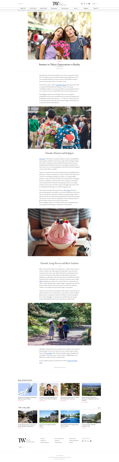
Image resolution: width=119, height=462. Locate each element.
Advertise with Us (44, 442)
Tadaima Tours (58, 442)
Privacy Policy (72, 438)
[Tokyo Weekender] (26, 442)
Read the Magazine (59, 438)
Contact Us (43, 440)
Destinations (54, 8)
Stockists (57, 440)
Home (19, 10)
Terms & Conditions (74, 440)
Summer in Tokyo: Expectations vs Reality (36, 10)
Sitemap (71, 442)
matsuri (68, 190)
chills (40, 281)
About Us (96, 8)
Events (75, 8)
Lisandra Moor (60, 66)
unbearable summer (61, 85)
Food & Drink (43, 8)
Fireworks (42, 159)
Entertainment (65, 8)
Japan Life (23, 8)
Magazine (86, 8)
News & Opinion (21, 400)
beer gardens (49, 353)
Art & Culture (33, 8)
